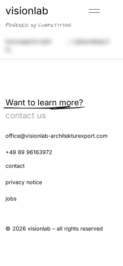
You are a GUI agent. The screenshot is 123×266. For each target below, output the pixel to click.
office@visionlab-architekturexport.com (56, 135)
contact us (25, 115)
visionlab (26, 10)
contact (15, 165)
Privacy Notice (23, 182)
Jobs (10, 198)
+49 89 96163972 (28, 152)
